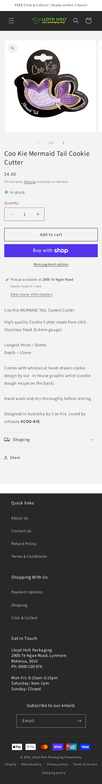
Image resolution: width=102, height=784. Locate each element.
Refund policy (32, 764)
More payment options (51, 264)
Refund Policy (24, 543)
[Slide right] (63, 143)
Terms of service (85, 764)
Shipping (30, 182)
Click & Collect (24, 617)
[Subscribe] (79, 721)
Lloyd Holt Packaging (48, 757)
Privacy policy (57, 764)
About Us (19, 518)
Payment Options (27, 592)
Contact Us (21, 530)
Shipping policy (53, 773)
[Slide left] (38, 143)
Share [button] (15, 457)
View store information (31, 294)
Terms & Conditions (29, 556)
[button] (11, 20)
